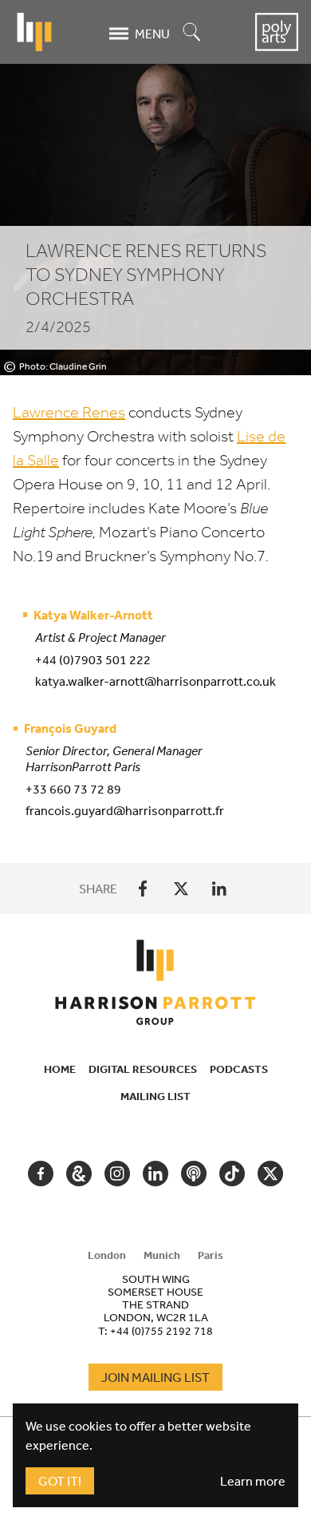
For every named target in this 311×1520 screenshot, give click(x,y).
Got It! (59, 1481)
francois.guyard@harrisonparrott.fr (125, 810)
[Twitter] (181, 888)
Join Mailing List (155, 1377)
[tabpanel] (155, 1304)
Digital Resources (143, 1069)
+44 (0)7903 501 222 (93, 659)
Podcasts (239, 1069)
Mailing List (155, 1096)
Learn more (252, 1481)
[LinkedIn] (219, 888)
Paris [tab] (210, 1255)
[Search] (192, 33)
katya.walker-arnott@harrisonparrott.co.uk (155, 681)
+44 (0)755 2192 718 (161, 1331)
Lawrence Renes (69, 412)
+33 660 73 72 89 (73, 789)
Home (60, 1069)
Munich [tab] (162, 1255)
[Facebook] (143, 888)
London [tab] (107, 1255)
